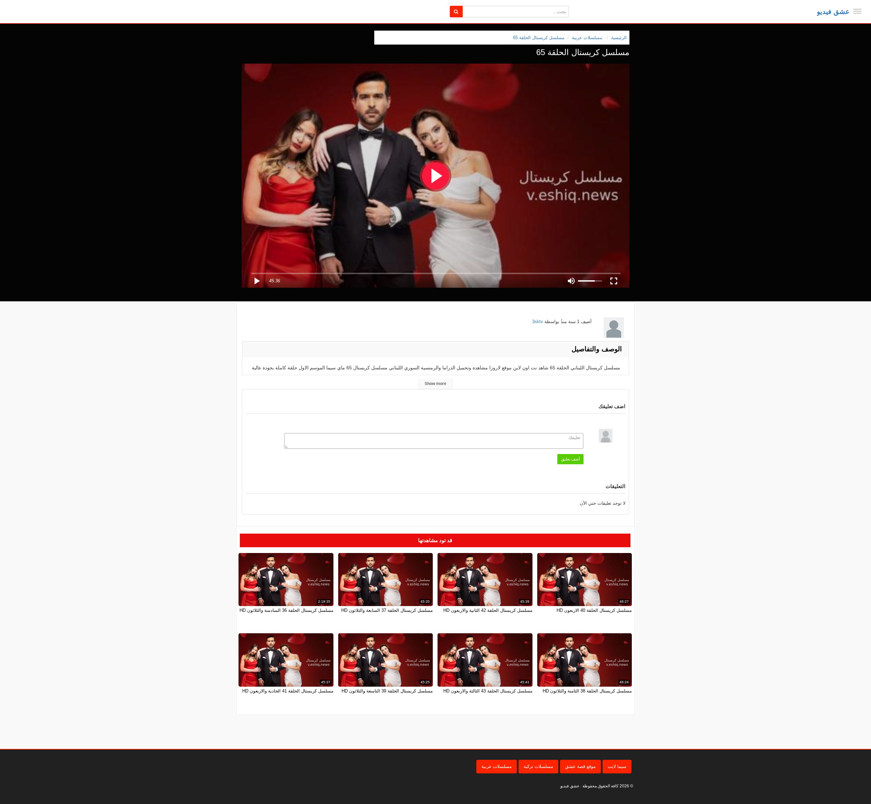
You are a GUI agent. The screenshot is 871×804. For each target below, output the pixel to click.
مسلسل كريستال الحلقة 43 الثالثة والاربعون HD (487, 690)
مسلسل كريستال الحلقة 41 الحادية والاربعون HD (287, 690)
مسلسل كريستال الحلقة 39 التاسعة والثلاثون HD (387, 690)
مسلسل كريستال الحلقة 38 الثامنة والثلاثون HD (587, 690)
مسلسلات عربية (496, 766)
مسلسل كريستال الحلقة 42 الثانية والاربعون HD (487, 610)
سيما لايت (617, 766)
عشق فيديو (833, 11)
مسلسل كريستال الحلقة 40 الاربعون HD (594, 610)
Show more (435, 383)
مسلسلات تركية (538, 766)
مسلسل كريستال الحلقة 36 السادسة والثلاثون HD (286, 610)
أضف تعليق (570, 459)
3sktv (537, 321)
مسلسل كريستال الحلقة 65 (538, 37)
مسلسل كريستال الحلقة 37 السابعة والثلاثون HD (387, 610)
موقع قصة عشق (580, 766)
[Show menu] (857, 11)
